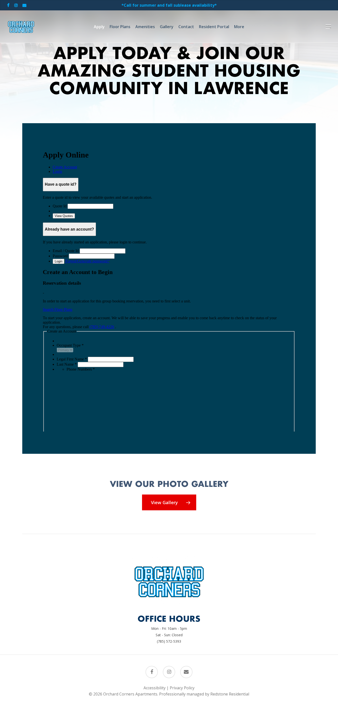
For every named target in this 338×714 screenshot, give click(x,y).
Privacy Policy (182, 688)
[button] (328, 26)
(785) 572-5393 (169, 641)
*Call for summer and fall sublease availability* (169, 5)
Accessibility (155, 688)
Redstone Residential (229, 694)
